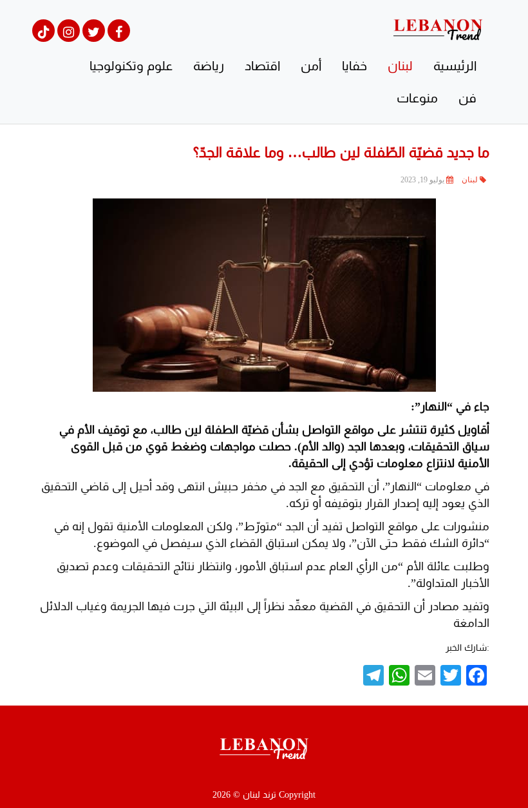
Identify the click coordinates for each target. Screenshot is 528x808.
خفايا (354, 66)
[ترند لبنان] (438, 29)
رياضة (208, 66)
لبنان (400, 66)
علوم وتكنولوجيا (131, 66)
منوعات (417, 98)
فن (467, 98)
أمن (311, 66)
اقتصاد (262, 66)
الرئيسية (454, 66)
